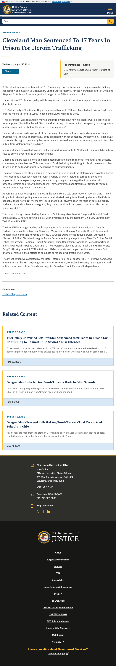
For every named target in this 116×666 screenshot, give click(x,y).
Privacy (58, 594)
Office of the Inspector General (58, 607)
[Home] (17, 13)
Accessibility (58, 580)
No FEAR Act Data (58, 614)
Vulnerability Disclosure (58, 628)
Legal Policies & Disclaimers (58, 587)
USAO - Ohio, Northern (14, 294)
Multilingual (58, 635)
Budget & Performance (58, 559)
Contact (56, 653)
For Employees (58, 601)
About (58, 553)
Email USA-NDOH (45, 487)
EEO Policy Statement (58, 621)
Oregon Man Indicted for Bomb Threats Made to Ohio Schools (51, 382)
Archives (58, 566)
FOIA (58, 573)
